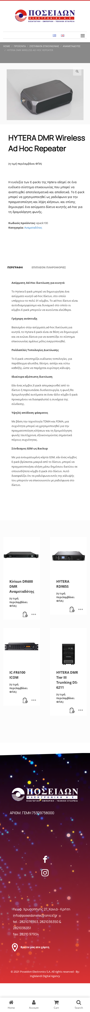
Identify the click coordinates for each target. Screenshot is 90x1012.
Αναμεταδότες (33, 227)
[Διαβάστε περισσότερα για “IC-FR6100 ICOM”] (25, 700)
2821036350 (49, 921)
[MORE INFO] (34, 614)
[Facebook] (45, 859)
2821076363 (28, 921)
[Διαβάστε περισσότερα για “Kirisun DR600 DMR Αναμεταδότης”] (25, 614)
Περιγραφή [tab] (15, 267)
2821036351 (22, 928)
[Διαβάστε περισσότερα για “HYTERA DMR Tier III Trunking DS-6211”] (72, 710)
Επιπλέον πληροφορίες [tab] (49, 267)
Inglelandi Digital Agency (45, 976)
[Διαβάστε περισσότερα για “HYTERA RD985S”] (72, 609)
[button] (77, 71)
